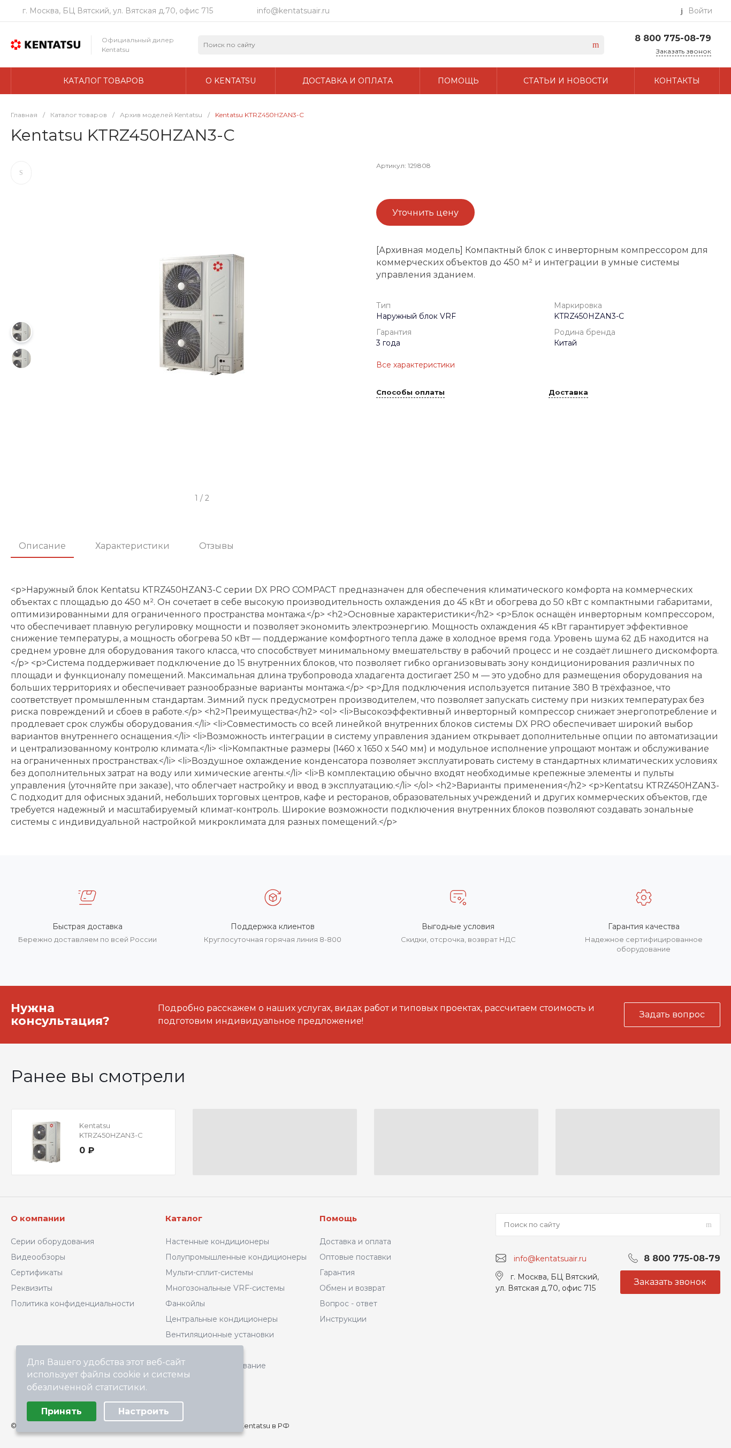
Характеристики (132, 546)
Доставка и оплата (355, 1241)
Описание (42, 546)
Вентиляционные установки (219, 1334)
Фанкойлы (185, 1303)
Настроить (143, 1411)
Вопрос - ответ (348, 1303)
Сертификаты (37, 1272)
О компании (38, 1218)
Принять (61, 1411)
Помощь (338, 1218)
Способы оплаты (410, 392)
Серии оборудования (52, 1241)
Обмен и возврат (352, 1288)
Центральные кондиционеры (221, 1319)
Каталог (183, 1218)
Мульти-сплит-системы (209, 1272)
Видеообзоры (38, 1257)
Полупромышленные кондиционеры (236, 1257)
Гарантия (337, 1272)
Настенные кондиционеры (217, 1241)
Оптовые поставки (355, 1257)
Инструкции (343, 1319)
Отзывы (216, 546)
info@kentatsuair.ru (293, 11)
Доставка (568, 392)
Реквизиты (31, 1288)
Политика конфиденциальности (72, 1303)
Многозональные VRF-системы (225, 1288)
